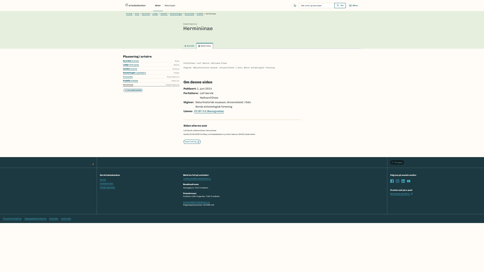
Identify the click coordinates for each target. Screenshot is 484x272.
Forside (129, 14)
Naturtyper (170, 5)
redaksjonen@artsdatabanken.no (197, 179)
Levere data (66, 218)
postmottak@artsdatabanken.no (196, 202)
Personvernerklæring (12, 218)
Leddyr (155, 14)
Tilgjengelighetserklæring (35, 218)
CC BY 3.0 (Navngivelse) (209, 111)
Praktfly (200, 14)
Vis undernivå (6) (134, 90)
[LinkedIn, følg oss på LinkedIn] (403, 181)
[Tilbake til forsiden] (135, 5)
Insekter (164, 14)
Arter (158, 5)
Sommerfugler (176, 14)
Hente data (53, 218)
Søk (342, 5)
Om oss (103, 180)
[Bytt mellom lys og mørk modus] (295, 5)
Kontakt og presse (107, 187)
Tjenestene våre (106, 183)
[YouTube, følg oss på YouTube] (408, 181)
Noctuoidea (189, 14)
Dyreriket (146, 14)
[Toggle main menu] (353, 5)
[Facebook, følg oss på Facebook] (392, 181)
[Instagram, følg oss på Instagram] (397, 181)
